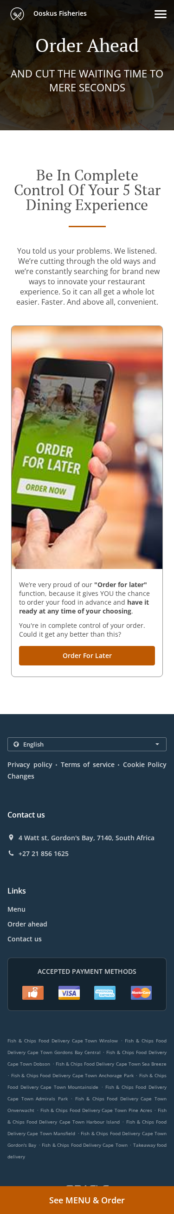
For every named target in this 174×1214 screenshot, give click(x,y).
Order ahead (27, 924)
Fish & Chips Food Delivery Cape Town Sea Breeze (111, 1064)
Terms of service (88, 764)
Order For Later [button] (87, 655)
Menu (16, 909)
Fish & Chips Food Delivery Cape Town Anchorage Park (72, 1075)
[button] (161, 14)
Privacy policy (29, 764)
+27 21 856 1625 (44, 854)
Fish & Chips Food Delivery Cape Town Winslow (62, 1040)
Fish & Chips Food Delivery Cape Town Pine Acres (96, 1110)
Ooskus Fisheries (59, 13)
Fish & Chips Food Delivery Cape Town (85, 1145)
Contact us (24, 938)
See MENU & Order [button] (87, 1200)
